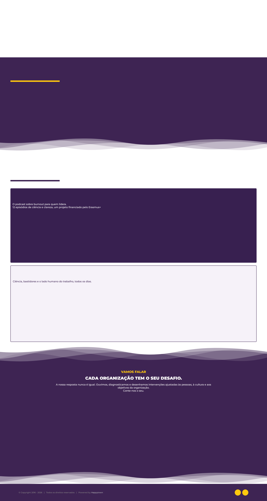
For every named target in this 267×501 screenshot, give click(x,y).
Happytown (97, 492)
